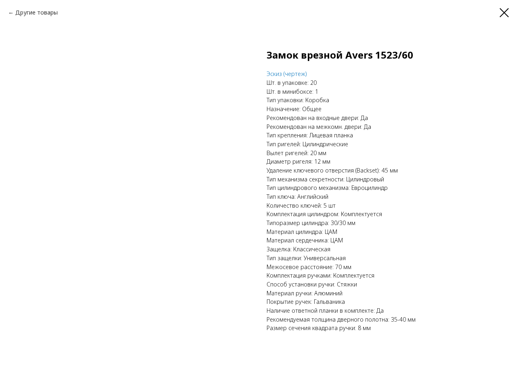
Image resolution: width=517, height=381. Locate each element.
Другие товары (36, 12)
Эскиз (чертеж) (287, 74)
